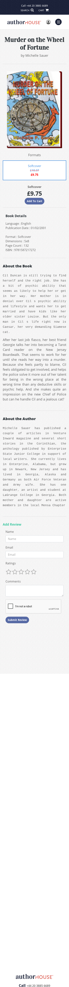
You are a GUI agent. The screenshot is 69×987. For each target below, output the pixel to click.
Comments (13, 581)
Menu (60, 21)
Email (9, 547)
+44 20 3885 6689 (37, 5)
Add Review (12, 524)
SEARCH (25, 10)
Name (10, 532)
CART (41, 10)
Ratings (11, 563)
